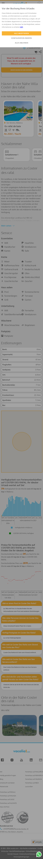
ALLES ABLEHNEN (21, 43)
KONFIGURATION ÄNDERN (21, 38)
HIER (21, 27)
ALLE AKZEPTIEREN (21, 33)
